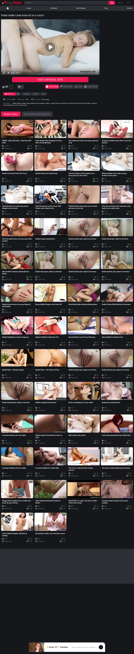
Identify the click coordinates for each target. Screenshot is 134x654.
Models (129, 8)
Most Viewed (80, 8)
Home (7, 8)
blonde (36, 94)
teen (43, 94)
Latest (29, 8)
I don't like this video (6, 86)
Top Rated (53, 8)
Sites (106, 8)
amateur (26, 94)
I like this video (3, 86)
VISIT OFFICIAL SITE (50, 79)
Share (80, 86)
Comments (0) (93, 86)
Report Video (68, 86)
